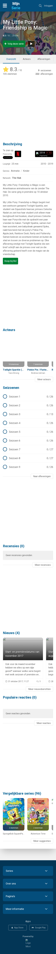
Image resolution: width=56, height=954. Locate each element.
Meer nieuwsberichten (39, 689)
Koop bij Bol (10, 261)
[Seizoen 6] (28, 440)
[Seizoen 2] (28, 405)
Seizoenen (11, 388)
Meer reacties (44, 723)
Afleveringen (43, 59)
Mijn (15, 5)
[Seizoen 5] (28, 432)
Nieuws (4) (11, 633)
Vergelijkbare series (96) (22, 793)
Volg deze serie (16, 43)
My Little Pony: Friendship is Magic (25, 25)
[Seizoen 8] (28, 458)
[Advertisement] (28, 107)
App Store (18, 927)
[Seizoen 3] (28, 414)
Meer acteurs (44, 379)
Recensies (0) (13, 546)
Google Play (40, 927)
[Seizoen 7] (28, 449)
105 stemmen (10, 74)
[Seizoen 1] (28, 396)
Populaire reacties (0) (20, 697)
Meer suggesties (42, 841)
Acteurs (27, 59)
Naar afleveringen (42, 476)
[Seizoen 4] (28, 423)
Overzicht (11, 59)
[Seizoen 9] (28, 467)
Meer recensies (43, 565)
